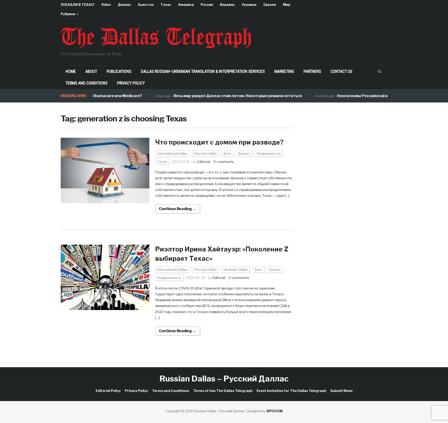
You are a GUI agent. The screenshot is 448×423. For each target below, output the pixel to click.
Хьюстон (146, 5)
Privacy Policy (131, 83)
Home (71, 71)
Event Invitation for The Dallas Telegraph (291, 391)
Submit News (341, 391)
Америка (186, 5)
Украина (249, 5)
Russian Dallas (205, 153)
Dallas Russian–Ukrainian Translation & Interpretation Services (203, 71)
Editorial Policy (108, 391)
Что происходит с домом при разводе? (219, 142)
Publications (119, 71)
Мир (286, 5)
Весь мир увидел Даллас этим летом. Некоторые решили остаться (229, 96)
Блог (227, 153)
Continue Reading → (177, 209)
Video (106, 5)
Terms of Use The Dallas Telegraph (222, 391)
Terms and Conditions (87, 83)
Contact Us (341, 71)
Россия (207, 5)
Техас (166, 5)
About (91, 71)
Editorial (203, 162)
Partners (312, 71)
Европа (269, 5)
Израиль (227, 5)
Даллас (124, 5)
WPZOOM (274, 411)
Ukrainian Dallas (236, 269)
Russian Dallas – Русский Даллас (224, 378)
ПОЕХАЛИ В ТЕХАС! (77, 5)
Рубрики (68, 14)
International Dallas (172, 153)
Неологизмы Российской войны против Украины (375, 96)
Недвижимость (269, 153)
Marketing (284, 71)
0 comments (224, 162)
